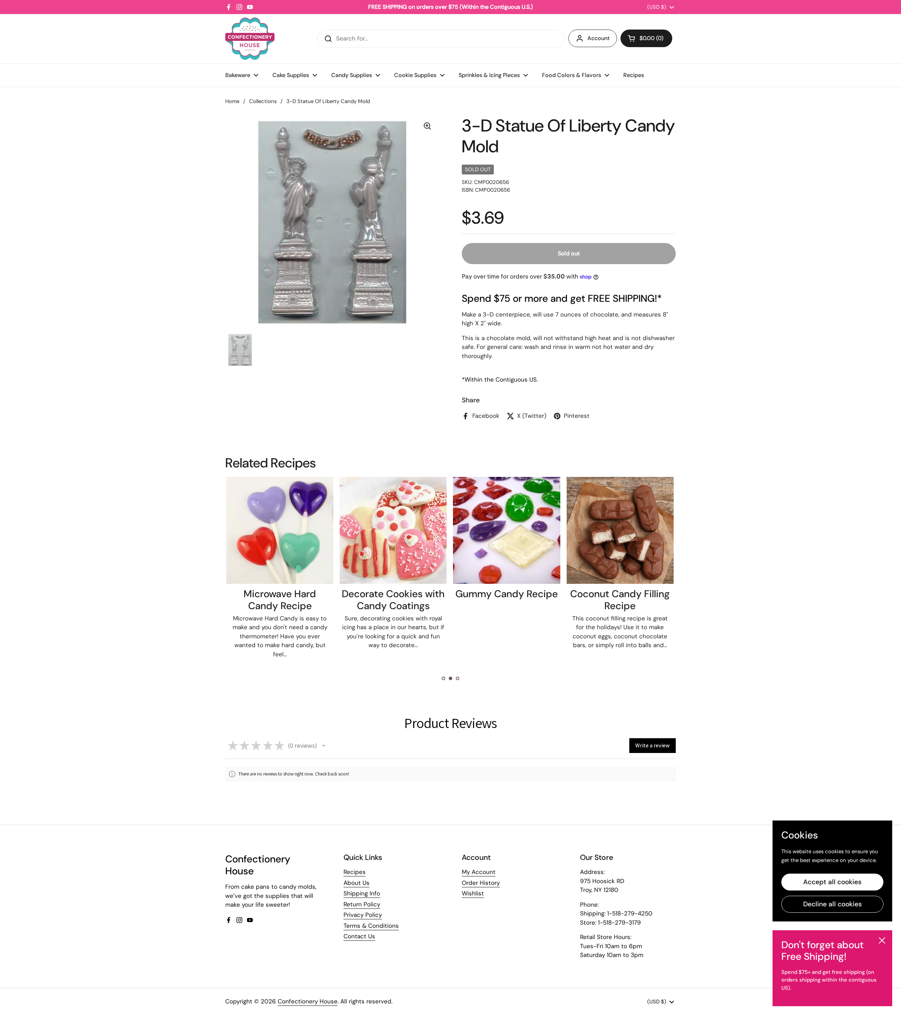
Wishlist (473, 893)
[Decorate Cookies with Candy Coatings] (393, 530)
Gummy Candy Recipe (506, 593)
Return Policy (362, 904)
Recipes (355, 872)
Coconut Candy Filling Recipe (620, 599)
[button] (646, 38)
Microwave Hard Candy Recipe (280, 599)
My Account (479, 872)
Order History (481, 883)
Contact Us (359, 936)
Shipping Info (362, 893)
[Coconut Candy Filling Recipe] (620, 530)
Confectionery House (308, 1001)
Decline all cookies (832, 904)
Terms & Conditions (371, 926)
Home (232, 101)
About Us (357, 883)
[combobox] (441, 38)
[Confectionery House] (250, 38)
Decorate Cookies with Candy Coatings (393, 599)
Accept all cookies (832, 881)
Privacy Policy (363, 915)
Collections (263, 101)
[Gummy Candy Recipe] (506, 530)
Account (598, 38)
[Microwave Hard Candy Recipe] (279, 530)
